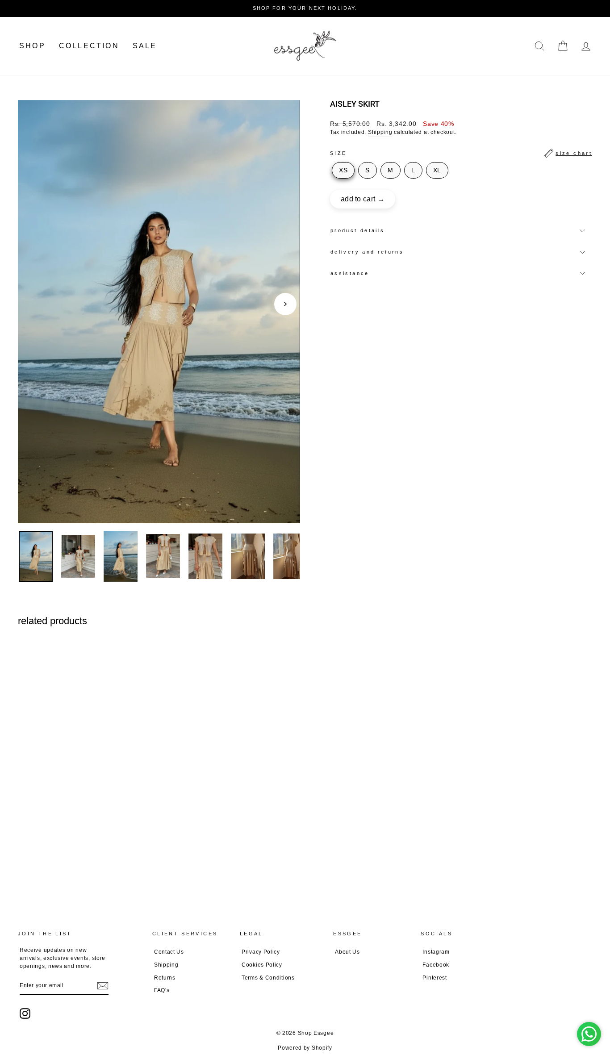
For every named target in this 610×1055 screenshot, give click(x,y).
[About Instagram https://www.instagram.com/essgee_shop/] (25, 1013)
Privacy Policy (261, 952)
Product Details (357, 230)
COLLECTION (89, 46)
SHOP (32, 46)
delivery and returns (367, 251)
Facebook (435, 965)
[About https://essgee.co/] (305, 46)
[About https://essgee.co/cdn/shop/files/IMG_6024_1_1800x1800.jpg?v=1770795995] (290, 556)
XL (437, 170)
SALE (145, 46)
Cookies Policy (262, 965)
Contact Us (169, 952)
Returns (164, 978)
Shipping (380, 132)
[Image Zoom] (159, 311)
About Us (347, 952)
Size (461, 153)
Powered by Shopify (305, 1048)
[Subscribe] (103, 985)
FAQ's (162, 990)
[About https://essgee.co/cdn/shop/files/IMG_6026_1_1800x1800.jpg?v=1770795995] (248, 556)
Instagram (435, 952)
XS (343, 170)
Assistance (349, 273)
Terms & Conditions (268, 978)
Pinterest (434, 978)
